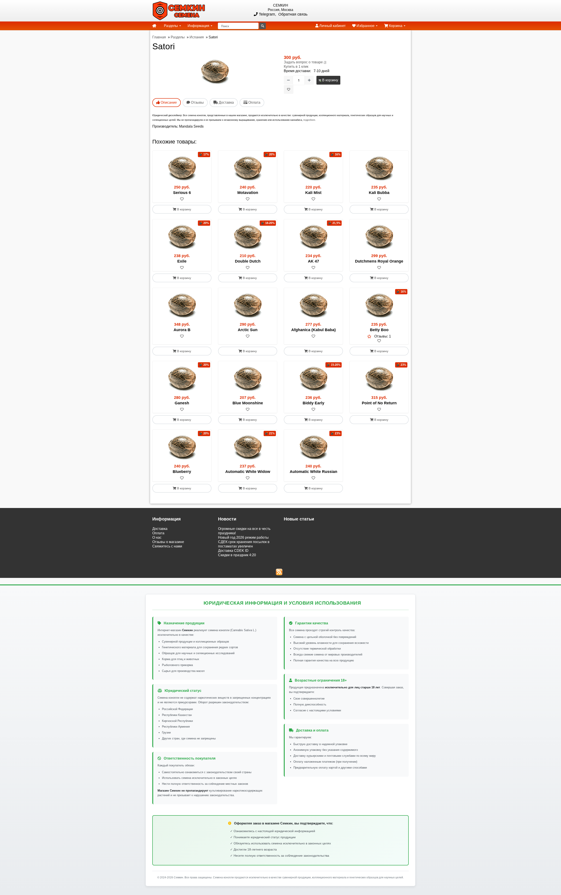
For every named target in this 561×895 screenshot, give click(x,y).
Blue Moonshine (248, 403)
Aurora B (182, 330)
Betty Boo (379, 330)
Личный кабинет (332, 26)
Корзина (395, 26)
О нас (157, 537)
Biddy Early (313, 403)
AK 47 (313, 261)
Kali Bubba (379, 192)
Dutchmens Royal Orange (379, 261)
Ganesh (182, 403)
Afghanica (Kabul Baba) (313, 330)
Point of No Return (379, 403)
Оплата (158, 533)
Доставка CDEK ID (233, 550)
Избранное (365, 26)
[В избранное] (288, 89)
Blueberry (182, 471)
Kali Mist (313, 192)
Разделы (171, 26)
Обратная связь (292, 14)
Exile (181, 261)
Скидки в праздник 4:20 (237, 555)
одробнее (310, 120)
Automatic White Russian (313, 471)
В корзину (329, 80)
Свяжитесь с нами (167, 546)
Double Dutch (248, 261)
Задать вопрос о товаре (303, 62)
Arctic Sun (247, 330)
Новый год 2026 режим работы (243, 537)
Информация (199, 26)
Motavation (247, 192)
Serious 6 (182, 192)
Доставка (159, 529)
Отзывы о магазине (168, 542)
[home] (154, 25)
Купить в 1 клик (296, 66)
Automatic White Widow (247, 471)
